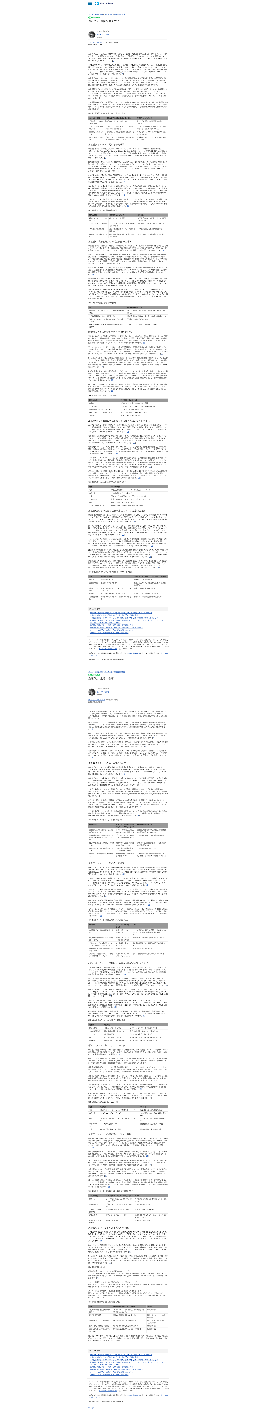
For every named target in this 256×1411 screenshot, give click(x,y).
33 (102, 1297)
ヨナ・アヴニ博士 (102, 34)
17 (161, 353)
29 (150, 557)
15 (125, 974)
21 (128, 432)
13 (93, 274)
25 (139, 478)
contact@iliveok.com (133, 653)
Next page (90, 1408)
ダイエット (108, 14)
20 (112, 391)
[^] (94, 18)
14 (101, 916)
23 (117, 453)
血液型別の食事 (119, 14)
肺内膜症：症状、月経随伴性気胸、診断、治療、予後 (109, 633)
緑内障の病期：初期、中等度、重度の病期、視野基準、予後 (111, 625)
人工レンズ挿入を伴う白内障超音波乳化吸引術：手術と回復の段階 (114, 615)
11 (163, 250)
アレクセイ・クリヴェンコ (96, 42)
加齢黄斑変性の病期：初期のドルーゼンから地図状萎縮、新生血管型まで (116, 627)
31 (110, 1263)
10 (128, 206)
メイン (90, 14)
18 (102, 367)
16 (144, 343)
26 (134, 521)
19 (112, 380)
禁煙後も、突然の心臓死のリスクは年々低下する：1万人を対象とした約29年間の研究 (121, 613)
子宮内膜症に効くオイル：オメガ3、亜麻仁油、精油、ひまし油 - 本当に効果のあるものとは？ (124, 618)
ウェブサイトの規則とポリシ (108, 649)
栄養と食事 (99, 14)
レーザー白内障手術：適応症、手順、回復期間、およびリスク (112, 630)
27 (123, 535)
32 (97, 1278)
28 (152, 546)
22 (134, 443)
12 (105, 896)
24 (150, 467)
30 (158, 567)
